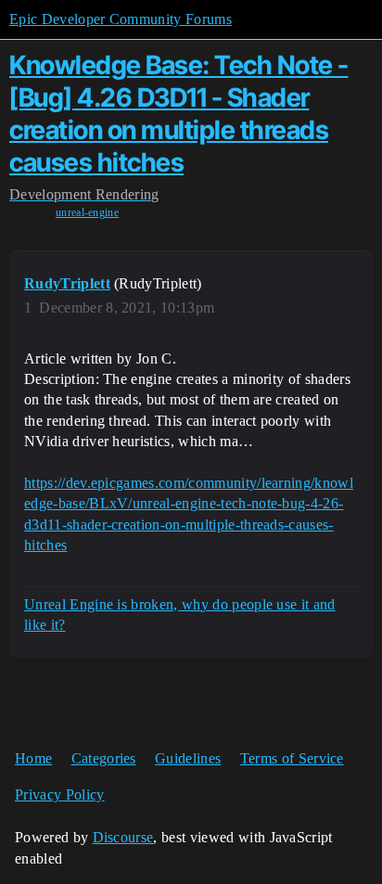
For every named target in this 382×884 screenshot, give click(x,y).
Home (33, 758)
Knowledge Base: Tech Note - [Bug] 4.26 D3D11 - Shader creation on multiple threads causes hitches (179, 113)
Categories (103, 758)
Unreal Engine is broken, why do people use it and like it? (180, 614)
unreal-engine (87, 212)
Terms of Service (292, 758)
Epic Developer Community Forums (120, 19)
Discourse (123, 837)
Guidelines (188, 758)
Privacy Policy (59, 794)
